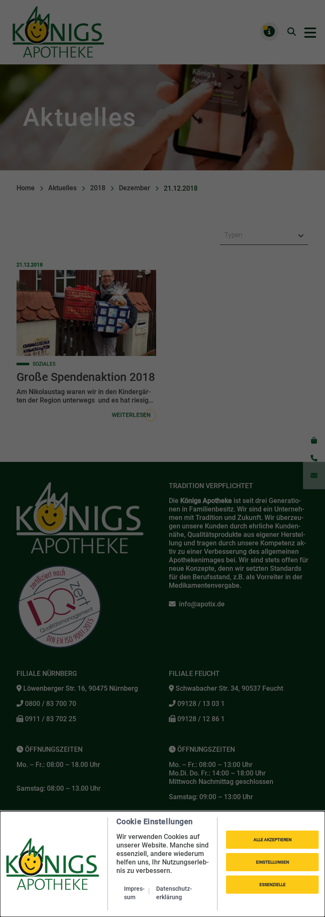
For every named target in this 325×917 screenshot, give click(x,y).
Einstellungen (272, 862)
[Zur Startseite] (52, 864)
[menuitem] (137, 892)
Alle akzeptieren (272, 839)
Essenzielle (272, 884)
